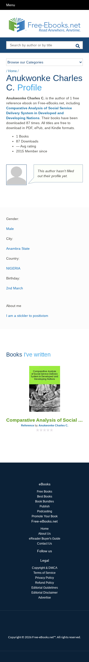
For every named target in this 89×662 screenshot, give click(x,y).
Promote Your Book (45, 516)
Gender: (12, 219)
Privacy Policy (44, 577)
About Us (44, 533)
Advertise (44, 597)
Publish (45, 506)
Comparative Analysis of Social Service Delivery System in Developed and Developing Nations (39, 113)
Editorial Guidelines (44, 587)
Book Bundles (44, 501)
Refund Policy (44, 582)
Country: (13, 258)
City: (9, 239)
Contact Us (44, 543)
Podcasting (44, 511)
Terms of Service (44, 573)
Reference (27, 425)
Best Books (44, 496)
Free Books (44, 491)
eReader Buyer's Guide (44, 538)
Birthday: (13, 278)
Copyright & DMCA (44, 568)
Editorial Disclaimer (44, 592)
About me (13, 306)
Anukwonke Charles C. (53, 425)
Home (12, 71)
